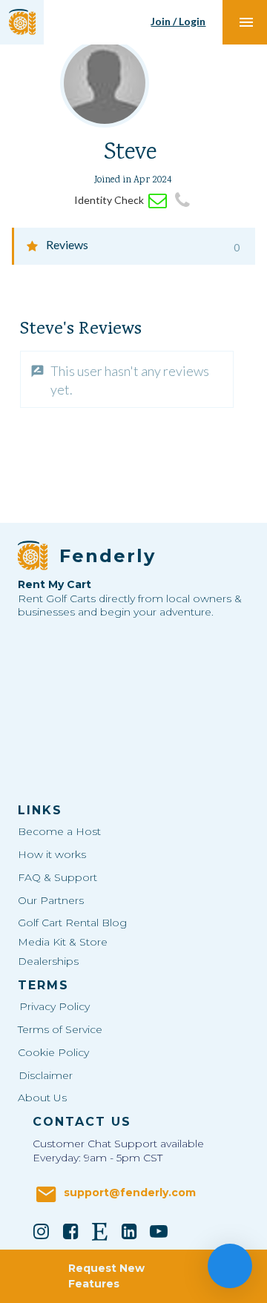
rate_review (37, 371)
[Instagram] (41, 1231)
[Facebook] (70, 1231)
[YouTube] (159, 1231)
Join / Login (178, 21)
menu (246, 22)
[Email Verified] (157, 200)
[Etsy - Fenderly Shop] (100, 1231)
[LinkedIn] (130, 1231)
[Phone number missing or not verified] (182, 200)
